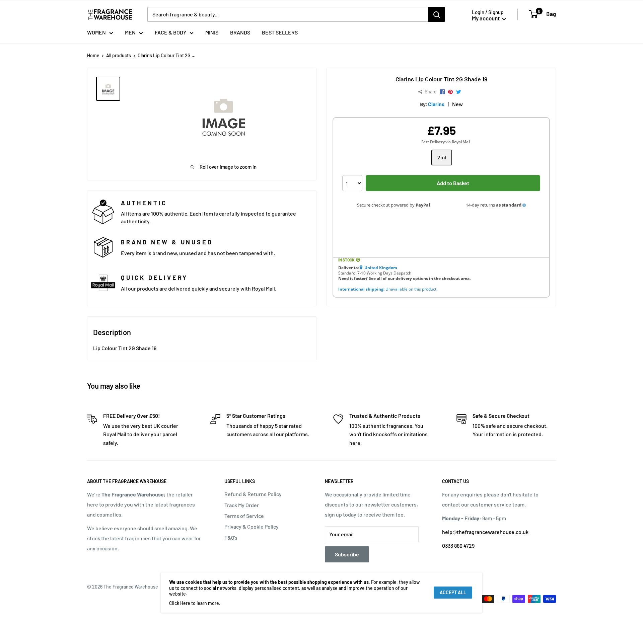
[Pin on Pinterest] (450, 92)
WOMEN (96, 32)
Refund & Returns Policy (253, 494)
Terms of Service (244, 516)
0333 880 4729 (458, 545)
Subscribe (347, 554)
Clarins (436, 104)
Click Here (179, 603)
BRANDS (240, 32)
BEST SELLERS (280, 32)
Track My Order (241, 505)
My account (486, 18)
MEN (130, 32)
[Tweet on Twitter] (458, 92)
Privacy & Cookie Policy (251, 526)
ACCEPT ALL (453, 592)
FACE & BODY (170, 32)
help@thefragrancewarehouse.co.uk (485, 532)
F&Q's (230, 537)
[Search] (436, 14)
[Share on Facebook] (442, 92)
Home (93, 55)
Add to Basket (453, 183)
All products (118, 55)
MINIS (211, 32)
